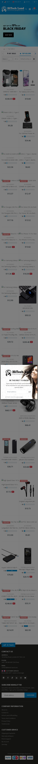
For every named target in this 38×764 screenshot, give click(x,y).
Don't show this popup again (15, 397)
